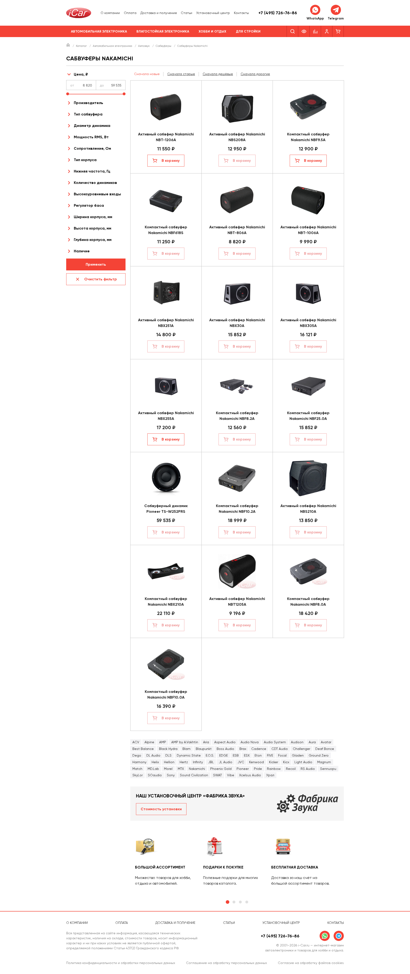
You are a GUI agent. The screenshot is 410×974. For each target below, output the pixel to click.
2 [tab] (234, 902)
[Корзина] (338, 31)
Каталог (82, 46)
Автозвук (144, 46)
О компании (110, 13)
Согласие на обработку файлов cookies (311, 963)
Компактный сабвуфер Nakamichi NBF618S (166, 230)
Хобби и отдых (212, 31)
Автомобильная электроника (99, 31)
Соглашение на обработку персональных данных (226, 963)
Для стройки (248, 31)
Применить (96, 264)
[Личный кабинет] (326, 31)
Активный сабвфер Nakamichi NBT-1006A (308, 230)
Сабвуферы (164, 46)
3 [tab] (240, 902)
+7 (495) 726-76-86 (277, 12)
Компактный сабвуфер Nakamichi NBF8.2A (237, 416)
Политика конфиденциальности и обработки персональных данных (120, 963)
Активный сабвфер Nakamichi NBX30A (237, 323)
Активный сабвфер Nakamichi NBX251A (166, 323)
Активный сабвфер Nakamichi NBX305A (308, 323)
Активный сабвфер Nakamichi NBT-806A (237, 230)
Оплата (130, 13)
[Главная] (68, 46)
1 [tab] (227, 902)
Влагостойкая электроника (162, 31)
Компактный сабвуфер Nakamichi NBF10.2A (237, 509)
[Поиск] (292, 31)
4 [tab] (246, 902)
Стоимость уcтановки (161, 809)
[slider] (67, 93)
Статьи (186, 13)
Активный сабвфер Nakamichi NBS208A (237, 137)
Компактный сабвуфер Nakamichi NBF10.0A (166, 694)
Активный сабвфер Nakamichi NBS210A (308, 509)
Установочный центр (213, 13)
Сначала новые (147, 74)
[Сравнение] (315, 31)
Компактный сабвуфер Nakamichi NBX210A (166, 601)
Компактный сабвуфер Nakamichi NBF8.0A (308, 601)
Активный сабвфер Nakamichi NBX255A (166, 416)
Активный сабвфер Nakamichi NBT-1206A (166, 137)
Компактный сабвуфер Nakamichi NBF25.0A (308, 416)
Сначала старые (181, 74)
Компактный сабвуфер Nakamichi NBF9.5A (308, 137)
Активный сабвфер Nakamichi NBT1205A (237, 601)
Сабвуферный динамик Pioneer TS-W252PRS (166, 509)
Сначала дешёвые (218, 74)
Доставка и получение (158, 13)
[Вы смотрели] (304, 31)
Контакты (241, 13)
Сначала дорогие (255, 74)
